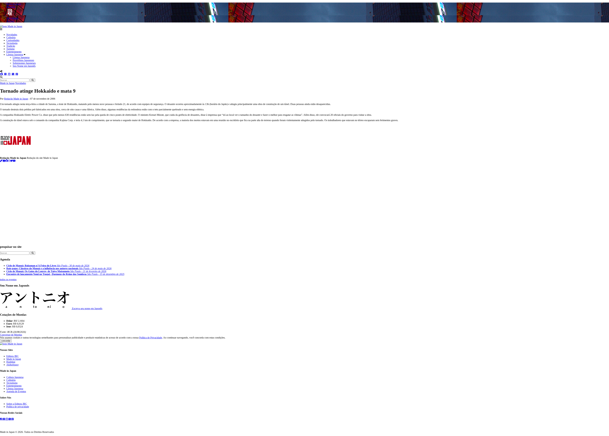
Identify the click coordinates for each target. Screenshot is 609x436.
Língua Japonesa (14, 54)
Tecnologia (11, 43)
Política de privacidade (17, 406)
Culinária (11, 37)
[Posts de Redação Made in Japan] (1, 160)
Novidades (11, 34)
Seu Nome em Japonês (24, 66)
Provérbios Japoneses (23, 60)
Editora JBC (12, 356)
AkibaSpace (12, 364)
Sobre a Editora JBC (16, 403)
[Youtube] (14, 160)
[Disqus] (304, 201)
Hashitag (10, 361)
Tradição (10, 46)
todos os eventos (8, 279)
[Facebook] (6, 160)
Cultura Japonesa (14, 377)
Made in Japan (7, 83)
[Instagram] (9, 160)
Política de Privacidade (150, 337)
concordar (5, 341)
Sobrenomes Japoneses (24, 63)
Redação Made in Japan (16, 98)
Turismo (10, 48)
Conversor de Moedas (11, 334)
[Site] (4, 160)
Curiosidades (12, 40)
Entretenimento (14, 51)
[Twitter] (11, 160)
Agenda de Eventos (16, 391)
